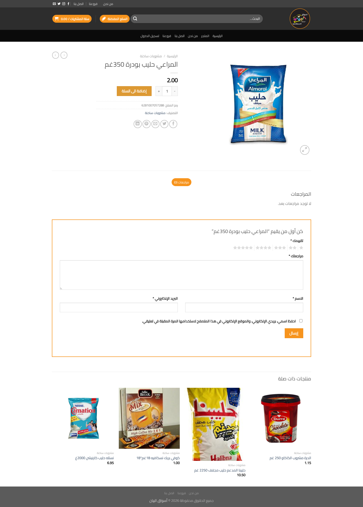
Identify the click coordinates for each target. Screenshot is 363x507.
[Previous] (311, 436)
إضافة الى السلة (134, 91)
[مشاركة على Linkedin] (138, 124)
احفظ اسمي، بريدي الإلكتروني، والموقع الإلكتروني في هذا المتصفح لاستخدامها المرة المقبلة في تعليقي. (219, 321)
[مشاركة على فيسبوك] (173, 124)
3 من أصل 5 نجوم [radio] (280, 248)
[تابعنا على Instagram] (63, 4)
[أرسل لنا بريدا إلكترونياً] (54, 4)
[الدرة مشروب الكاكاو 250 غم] (280, 418)
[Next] (53, 436)
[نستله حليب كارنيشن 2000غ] (83, 418)
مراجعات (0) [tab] (181, 182)
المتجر (205, 36)
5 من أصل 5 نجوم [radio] (243, 248)
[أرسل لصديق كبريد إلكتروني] (155, 124)
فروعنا (93, 4)
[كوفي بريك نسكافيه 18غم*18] (149, 418)
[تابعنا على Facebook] (68, 4)
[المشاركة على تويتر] (164, 124)
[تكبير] (305, 150)
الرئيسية (217, 36)
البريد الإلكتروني (165, 298)
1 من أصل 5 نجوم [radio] (301, 248)
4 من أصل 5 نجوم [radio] (264, 248)
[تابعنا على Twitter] (59, 4)
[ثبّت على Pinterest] (146, 124)
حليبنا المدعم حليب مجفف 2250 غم (219, 470)
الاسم (298, 298)
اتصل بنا (78, 4)
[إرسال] (135, 19)
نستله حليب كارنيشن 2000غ (94, 458)
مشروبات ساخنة (151, 56)
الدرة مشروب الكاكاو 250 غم (290, 458)
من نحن (108, 4)
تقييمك (296, 240)
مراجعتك (296, 256)
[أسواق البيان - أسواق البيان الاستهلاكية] (290, 18)
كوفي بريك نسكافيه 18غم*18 (158, 458)
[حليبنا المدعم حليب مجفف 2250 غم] (214, 424)
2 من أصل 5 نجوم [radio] (293, 248)
